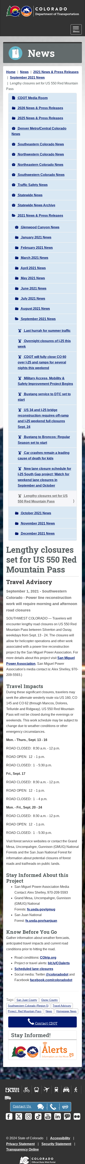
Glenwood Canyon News (39, 227)
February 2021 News (36, 247)
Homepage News (66, 1011)
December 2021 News (37, 533)
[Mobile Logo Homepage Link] (42, 11)
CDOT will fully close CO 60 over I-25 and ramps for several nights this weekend (42, 362)
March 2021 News (34, 257)
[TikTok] (38, 1116)
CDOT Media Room (32, 98)
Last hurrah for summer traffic (47, 330)
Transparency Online (22, 1149)
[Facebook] (9, 1116)
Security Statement (56, 1144)
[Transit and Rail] (37, 1090)
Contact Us (22, 1106)
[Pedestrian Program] (76, 1090)
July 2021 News (32, 298)
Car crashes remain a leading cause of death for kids (44, 455)
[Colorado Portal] (38, 1159)
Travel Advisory (62, 1005)
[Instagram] (28, 1116)
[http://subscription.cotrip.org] (42, 1049)
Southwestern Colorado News (41, 174)
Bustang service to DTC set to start (44, 396)
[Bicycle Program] (27, 1090)
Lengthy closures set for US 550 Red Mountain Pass (43, 498)
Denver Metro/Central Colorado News (39, 131)
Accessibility (60, 1138)
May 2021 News (32, 278)
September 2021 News (27, 77)
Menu (77, 30)
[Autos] (66, 1090)
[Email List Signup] (67, 1116)
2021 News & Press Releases (56, 72)
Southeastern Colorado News (40, 144)
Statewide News (29, 195)
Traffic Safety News (32, 185)
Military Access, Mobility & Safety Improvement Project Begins (45, 381)
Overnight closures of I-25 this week (44, 343)
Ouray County (49, 1000)
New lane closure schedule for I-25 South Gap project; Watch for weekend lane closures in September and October (44, 477)
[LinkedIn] (58, 1116)
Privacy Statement (20, 1144)
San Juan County (27, 1000)
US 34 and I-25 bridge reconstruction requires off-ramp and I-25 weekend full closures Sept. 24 (43, 418)
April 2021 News (33, 268)
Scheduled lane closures (33, 969)
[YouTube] (48, 1116)
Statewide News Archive (36, 205)
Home (10, 72)
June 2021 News (33, 288)
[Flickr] (77, 1116)
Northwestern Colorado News (40, 154)
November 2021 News (37, 523)
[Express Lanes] (12, 1090)
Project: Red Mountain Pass (24, 1011)
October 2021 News (35, 513)
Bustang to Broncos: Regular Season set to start (44, 439)
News (24, 72)
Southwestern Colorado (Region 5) (28, 1005)
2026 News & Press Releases (40, 108)
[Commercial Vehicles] (8, 1098)
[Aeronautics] (46, 1090)
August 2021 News (35, 308)
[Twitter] (19, 1116)
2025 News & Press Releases (40, 118)
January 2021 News (35, 237)
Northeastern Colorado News (40, 164)
